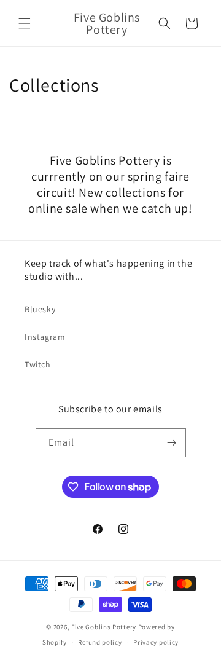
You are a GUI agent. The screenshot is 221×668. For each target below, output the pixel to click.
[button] (24, 23)
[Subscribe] (171, 442)
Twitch (38, 364)
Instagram (45, 336)
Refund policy (100, 642)
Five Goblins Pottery (103, 627)
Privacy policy (156, 642)
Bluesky (40, 309)
